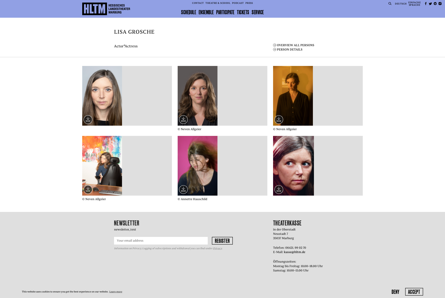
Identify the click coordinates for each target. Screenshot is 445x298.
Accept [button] (414, 292)
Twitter (430, 3)
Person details (289, 49)
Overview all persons (295, 45)
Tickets (243, 12)
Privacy (217, 248)
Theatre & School (217, 3)
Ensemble (206, 12)
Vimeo (435, 3)
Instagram (440, 3)
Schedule (188, 12)
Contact (198, 3)
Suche (390, 3)
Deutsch (401, 3)
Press (249, 3)
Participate (225, 12)
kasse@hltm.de (294, 252)
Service (258, 12)
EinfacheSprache (414, 3)
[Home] (106, 8)
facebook (425, 3)
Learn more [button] (115, 291)
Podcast (238, 3)
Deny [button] (395, 292)
